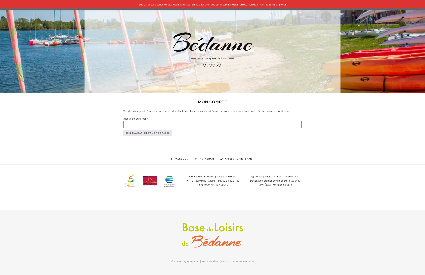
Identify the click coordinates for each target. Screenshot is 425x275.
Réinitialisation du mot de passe (148, 133)
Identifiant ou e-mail (142, 118)
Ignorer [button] (282, 4)
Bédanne (212, 43)
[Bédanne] (212, 236)
